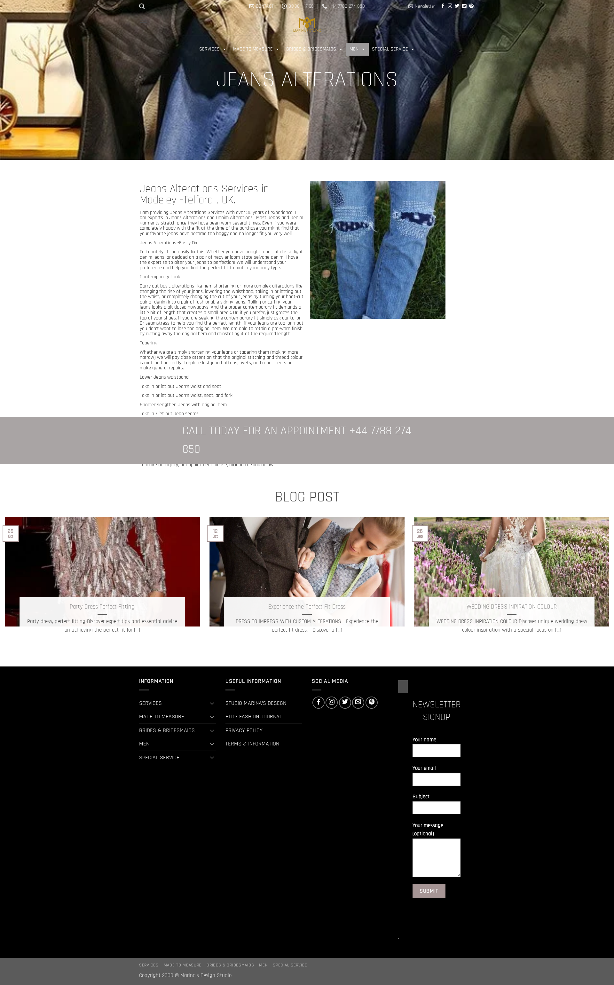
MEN (354, 49)
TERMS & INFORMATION (252, 743)
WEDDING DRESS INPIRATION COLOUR (512, 607)
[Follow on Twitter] (457, 6)
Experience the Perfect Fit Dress (307, 607)
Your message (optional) (428, 830)
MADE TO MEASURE (253, 49)
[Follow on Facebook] (443, 6)
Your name (424, 740)
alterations (183, 286)
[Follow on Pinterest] (471, 6)
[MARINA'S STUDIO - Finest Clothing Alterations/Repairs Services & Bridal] (307, 24)
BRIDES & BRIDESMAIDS (311, 49)
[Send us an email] (464, 6)
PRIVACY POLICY (244, 730)
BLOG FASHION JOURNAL (253, 716)
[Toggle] (212, 703)
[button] (421, 6)
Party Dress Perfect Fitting (102, 607)
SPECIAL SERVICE (390, 49)
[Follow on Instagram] (450, 6)
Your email (424, 768)
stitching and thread (268, 357)
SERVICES (209, 49)
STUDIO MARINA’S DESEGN (255, 703)
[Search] (142, 6)
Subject (421, 796)
